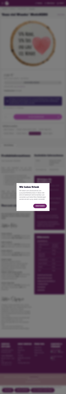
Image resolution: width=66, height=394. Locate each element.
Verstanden (40, 206)
